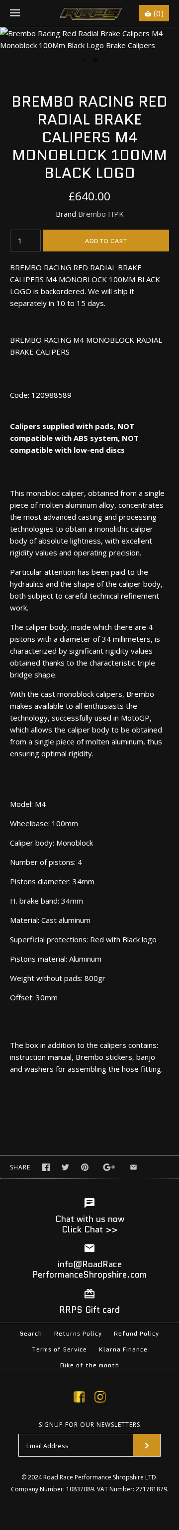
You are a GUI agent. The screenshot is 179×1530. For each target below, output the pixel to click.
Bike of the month (89, 1365)
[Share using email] (133, 1167)
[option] (89, 39)
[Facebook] (79, 1398)
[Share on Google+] (109, 1167)
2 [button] (94, 61)
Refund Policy (136, 1333)
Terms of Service (59, 1349)
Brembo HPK (101, 214)
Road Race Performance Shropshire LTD (99, 1477)
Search (31, 1333)
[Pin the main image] (85, 1167)
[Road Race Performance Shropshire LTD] (89, 13)
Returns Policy (78, 1333)
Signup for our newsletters (89, 1425)
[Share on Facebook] (46, 1167)
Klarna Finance (123, 1349)
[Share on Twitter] (65, 1167)
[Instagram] (100, 1398)
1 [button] (84, 61)
